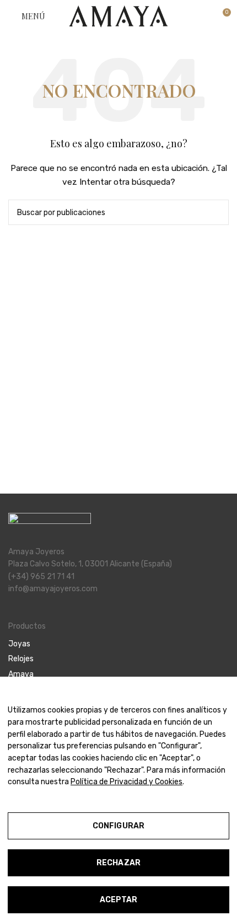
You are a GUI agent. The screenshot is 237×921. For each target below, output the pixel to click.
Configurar (118, 826)
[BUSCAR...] (216, 212)
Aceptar (119, 899)
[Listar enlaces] (118, 644)
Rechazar (118, 863)
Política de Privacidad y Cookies (126, 781)
